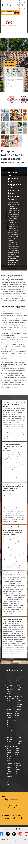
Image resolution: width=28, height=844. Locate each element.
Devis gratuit (23, 840)
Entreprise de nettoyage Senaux (19, 740)
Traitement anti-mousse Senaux (18, 712)
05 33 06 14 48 (19, 5)
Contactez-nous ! (9, 65)
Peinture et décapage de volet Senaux (9, 713)
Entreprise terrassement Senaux (10, 698)
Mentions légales (14, 842)
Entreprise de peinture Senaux (9, 679)
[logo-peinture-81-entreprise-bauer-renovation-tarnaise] (9, 24)
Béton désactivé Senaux (19, 687)
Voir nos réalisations (10, 62)
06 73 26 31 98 (24, 5)
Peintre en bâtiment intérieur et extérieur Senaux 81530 (9, 753)
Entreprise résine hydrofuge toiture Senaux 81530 (9, 768)
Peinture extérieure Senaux (18, 732)
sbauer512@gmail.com (10, 5)
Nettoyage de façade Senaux (9, 732)
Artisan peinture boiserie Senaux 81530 (17, 750)
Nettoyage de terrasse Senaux (17, 724)
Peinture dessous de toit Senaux (9, 724)
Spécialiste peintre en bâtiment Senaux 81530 (9, 781)
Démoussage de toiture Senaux (19, 678)
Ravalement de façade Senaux (10, 739)
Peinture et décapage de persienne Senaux (19, 701)
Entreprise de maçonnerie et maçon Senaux (10, 689)
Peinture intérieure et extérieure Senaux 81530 (18, 768)
